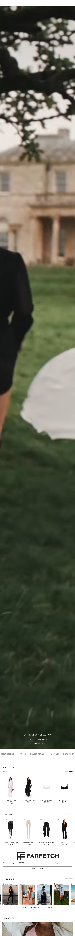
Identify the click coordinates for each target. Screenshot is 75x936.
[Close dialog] (62, 436)
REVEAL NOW (37, 490)
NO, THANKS (37, 495)
